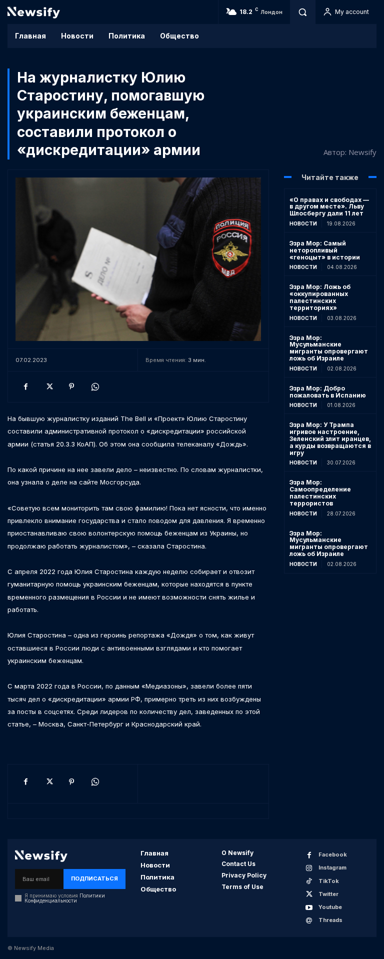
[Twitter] (48, 386)
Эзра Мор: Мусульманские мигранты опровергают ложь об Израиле (329, 348)
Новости (303, 223)
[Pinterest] (72, 386)
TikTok (328, 881)
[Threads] (309, 920)
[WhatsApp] (94, 386)
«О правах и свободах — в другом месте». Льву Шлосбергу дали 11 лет (329, 207)
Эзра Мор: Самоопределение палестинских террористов (320, 492)
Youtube (330, 907)
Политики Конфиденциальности (64, 898)
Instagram (332, 867)
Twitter (328, 894)
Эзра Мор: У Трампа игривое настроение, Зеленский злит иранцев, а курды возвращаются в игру (330, 438)
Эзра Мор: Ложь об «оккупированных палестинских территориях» (320, 297)
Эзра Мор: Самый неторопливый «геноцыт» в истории (325, 250)
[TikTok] (309, 881)
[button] (302, 12)
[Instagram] (309, 868)
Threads (330, 920)
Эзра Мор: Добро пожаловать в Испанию (328, 391)
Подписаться (94, 878)
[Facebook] (26, 386)
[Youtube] (309, 908)
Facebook (332, 854)
